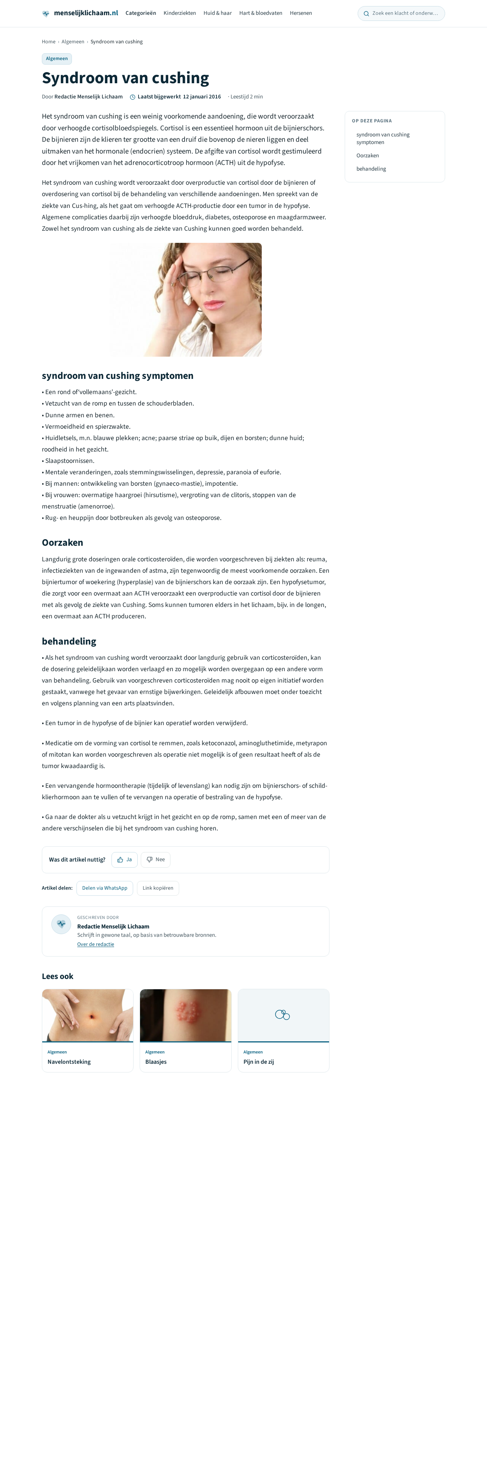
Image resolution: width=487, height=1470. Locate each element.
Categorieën (141, 13)
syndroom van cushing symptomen (383, 139)
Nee (160, 859)
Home (49, 42)
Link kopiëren (158, 888)
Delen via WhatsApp (104, 888)
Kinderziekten (180, 13)
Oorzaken (367, 156)
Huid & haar (218, 13)
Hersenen (301, 13)
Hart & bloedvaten (260, 13)
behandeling (371, 169)
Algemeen (73, 42)
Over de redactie (95, 944)
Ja (129, 859)
